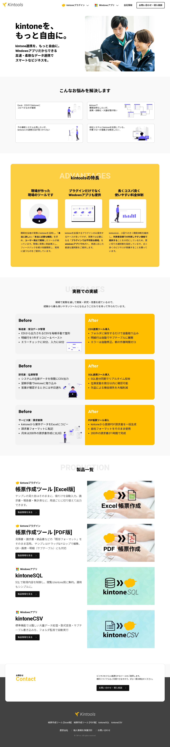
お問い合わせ (104, 730)
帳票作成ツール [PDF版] (85, 722)
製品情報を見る (25, 512)
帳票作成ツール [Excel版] (60, 722)
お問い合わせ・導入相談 (150, 5)
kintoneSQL (104, 722)
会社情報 (128, 5)
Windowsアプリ (106, 5)
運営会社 (64, 730)
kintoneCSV (116, 722)
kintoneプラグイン (76, 5)
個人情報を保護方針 (82, 730)
